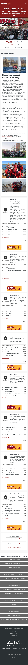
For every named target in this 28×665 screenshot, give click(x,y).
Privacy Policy (14, 633)
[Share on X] (12, 538)
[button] (20, 538)
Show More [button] (5, 237)
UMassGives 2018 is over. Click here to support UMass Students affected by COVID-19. (14, 12)
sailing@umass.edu (7, 136)
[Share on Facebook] (8, 538)
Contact (14, 631)
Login (13, 657)
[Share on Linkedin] (16, 538)
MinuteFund (14, 636)
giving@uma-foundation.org (14, 547)
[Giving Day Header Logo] (6, 3)
